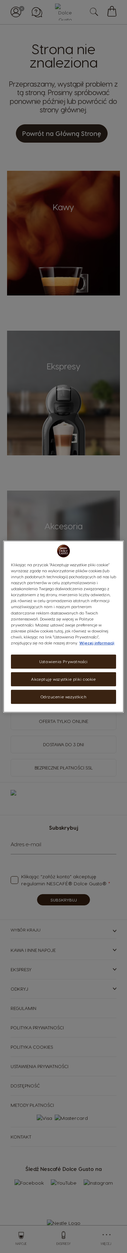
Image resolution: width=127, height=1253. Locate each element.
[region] (63, 627)
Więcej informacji (96, 642)
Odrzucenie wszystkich (64, 696)
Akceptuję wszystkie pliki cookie (63, 679)
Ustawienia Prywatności (63, 661)
